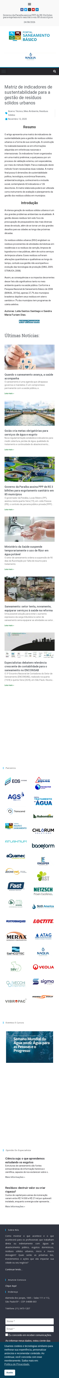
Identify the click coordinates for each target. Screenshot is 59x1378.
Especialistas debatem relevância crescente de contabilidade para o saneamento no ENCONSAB (26, 666)
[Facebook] (21, 9)
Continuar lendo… (14, 1269)
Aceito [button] (9, 1372)
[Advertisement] (29, 725)
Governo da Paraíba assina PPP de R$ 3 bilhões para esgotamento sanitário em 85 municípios (28, 16)
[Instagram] (29, 9)
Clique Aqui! (10, 1285)
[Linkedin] (37, 9)
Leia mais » (9, 393)
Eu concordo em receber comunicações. (30, 1335)
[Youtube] (33, 9)
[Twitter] (25, 9)
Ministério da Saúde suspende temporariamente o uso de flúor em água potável (26, 550)
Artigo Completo (29, 321)
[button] (29, 4)
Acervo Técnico (15, 111)
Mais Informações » (15, 1177)
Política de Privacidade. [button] (17, 1364)
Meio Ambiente (31, 111)
